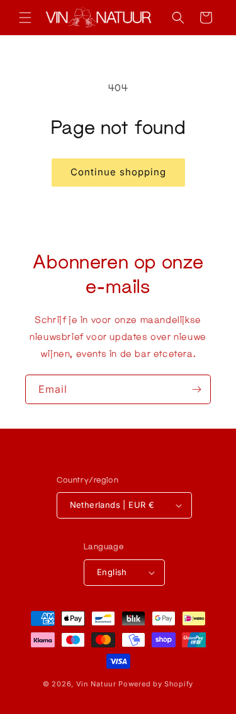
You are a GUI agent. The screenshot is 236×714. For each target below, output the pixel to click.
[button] (25, 17)
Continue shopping (118, 172)
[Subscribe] (196, 389)
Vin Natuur (96, 683)
